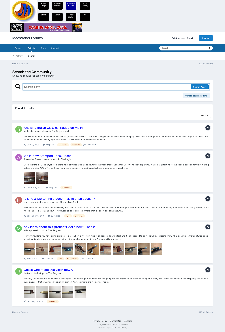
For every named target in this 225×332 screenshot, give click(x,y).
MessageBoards (71, 4)
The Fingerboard (60, 131)
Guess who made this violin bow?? (48, 270)
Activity (31, 48)
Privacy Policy (100, 321)
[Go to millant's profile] (18, 228)
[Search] (209, 48)
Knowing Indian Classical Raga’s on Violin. (54, 128)
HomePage (43, 4)
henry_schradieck (32, 202)
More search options (197, 96)
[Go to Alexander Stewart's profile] (18, 157)
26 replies (55, 216)
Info (84, 15)
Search (31, 56)
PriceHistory (85, 4)
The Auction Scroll (69, 202)
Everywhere (196, 48)
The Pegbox (67, 159)
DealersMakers (57, 4)
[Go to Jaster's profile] (18, 271)
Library (57, 15)
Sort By (204, 116)
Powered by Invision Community (112, 327)
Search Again (199, 87)
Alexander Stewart (33, 159)
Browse (18, 48)
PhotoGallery (71, 16)
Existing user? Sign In (183, 38)
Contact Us (115, 321)
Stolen (43, 15)
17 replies (48, 258)
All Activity (17, 56)
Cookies (128, 321)
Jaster (27, 273)
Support (55, 48)
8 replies (52, 187)
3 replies (49, 144)
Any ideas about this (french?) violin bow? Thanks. (60, 227)
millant (27, 230)
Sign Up (206, 38)
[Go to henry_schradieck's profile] (18, 200)
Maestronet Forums (27, 38)
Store (43, 48)
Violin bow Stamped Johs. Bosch (47, 156)
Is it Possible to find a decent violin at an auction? (59, 198)
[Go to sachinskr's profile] (18, 129)
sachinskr (28, 131)
